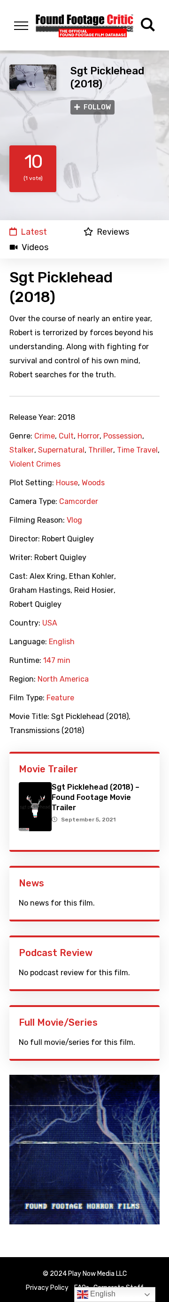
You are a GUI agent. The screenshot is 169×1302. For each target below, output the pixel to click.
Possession (122, 436)
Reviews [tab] (113, 231)
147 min (56, 660)
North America (63, 679)
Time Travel (137, 450)
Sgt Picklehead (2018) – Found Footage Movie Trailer (95, 797)
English (62, 642)
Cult (66, 436)
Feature (60, 698)
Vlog (74, 520)
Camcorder (78, 501)
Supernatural (61, 450)
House (67, 483)
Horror (88, 436)
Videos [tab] (35, 247)
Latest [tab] (34, 231)
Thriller (100, 450)
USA (49, 623)
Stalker (21, 450)
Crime (44, 436)
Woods (93, 483)
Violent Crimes (35, 464)
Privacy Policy (47, 1288)
